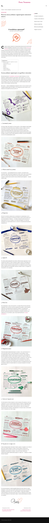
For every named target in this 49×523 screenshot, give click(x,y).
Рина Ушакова (24, 2)
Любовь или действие (38, 24)
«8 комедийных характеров (14, 76)
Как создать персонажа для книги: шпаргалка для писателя (8, 510)
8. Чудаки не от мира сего (7, 70)
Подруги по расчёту (37, 29)
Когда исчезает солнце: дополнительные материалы (25, 510)
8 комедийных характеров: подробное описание (9, 61)
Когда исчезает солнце (38, 21)
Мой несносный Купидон (38, 26)
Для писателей (3, 12)
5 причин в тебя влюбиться (39, 18)
